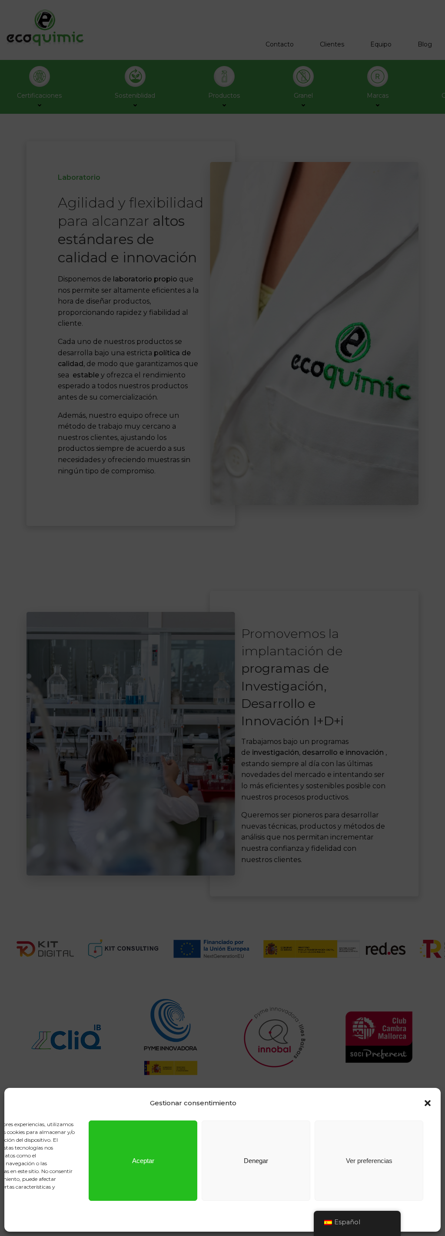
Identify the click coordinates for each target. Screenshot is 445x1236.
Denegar (256, 1160)
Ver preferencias (369, 1160)
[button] (427, 1103)
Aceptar (143, 1160)
